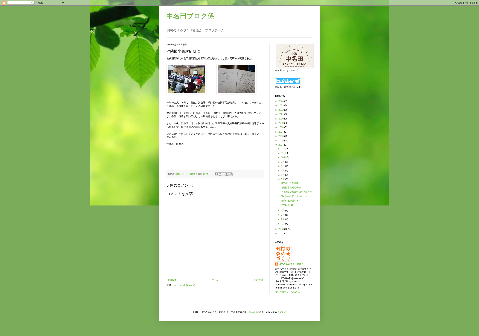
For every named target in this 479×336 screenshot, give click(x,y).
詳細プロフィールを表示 (287, 292)
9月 (283, 162)
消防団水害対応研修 (291, 187)
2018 (281, 127)
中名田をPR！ (288, 205)
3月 (283, 215)
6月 (283, 175)
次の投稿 (171, 280)
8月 (283, 166)
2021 (281, 114)
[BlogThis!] (220, 174)
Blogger (281, 312)
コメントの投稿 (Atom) (183, 285)
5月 (283, 179)
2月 (283, 219)
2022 (281, 110)
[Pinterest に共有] (231, 174)
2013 (281, 229)
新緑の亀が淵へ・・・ (292, 200)
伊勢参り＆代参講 (290, 183)
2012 (281, 233)
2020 (281, 118)
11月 (283, 153)
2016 (281, 136)
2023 (281, 105)
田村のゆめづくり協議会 (291, 264)
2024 (281, 101)
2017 (281, 132)
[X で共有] (223, 174)
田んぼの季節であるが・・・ (295, 196)
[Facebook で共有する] (227, 174)
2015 (281, 140)
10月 (283, 157)
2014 (281, 145)
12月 (283, 148)
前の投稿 (258, 280)
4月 (283, 210)
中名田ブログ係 (190, 16)
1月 (283, 223)
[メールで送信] (216, 174)
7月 (283, 170)
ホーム (215, 280)
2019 (281, 123)
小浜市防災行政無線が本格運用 (296, 192)
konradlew (253, 312)
